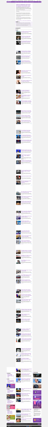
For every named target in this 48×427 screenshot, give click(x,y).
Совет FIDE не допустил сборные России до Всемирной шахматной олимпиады (26, 202)
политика (9, 389)
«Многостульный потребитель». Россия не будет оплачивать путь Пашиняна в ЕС (10, 401)
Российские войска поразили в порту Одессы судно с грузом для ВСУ (25, 56)
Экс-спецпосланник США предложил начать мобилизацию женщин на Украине (23, 23)
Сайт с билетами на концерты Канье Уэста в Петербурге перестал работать (26, 81)
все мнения (13, 382)
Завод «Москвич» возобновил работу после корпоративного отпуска (26, 329)
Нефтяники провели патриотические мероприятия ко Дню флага (25, 394)
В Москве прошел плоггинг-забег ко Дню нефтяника (26, 389)
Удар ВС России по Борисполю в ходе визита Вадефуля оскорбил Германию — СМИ (26, 399)
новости (17, 30)
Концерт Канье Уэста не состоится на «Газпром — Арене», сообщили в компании (26, 155)
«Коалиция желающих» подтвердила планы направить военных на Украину (26, 51)
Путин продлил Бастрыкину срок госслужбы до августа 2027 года (25, 91)
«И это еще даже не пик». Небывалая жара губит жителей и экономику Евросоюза (10, 391)
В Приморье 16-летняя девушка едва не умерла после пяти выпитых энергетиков (26, 161)
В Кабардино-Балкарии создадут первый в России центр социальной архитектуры (26, 310)
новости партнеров (18, 28)
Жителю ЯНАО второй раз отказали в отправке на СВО (25, 260)
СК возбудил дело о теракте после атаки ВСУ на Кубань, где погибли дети (26, 256)
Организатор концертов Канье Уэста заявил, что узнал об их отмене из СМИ (12, 397)
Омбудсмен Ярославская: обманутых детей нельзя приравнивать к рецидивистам (26, 181)
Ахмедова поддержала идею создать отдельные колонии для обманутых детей (12, 386)
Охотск (17, 7)
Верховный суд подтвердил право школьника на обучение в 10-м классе (26, 280)
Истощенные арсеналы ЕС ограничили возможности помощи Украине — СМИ (26, 354)
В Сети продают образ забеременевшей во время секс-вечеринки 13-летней (26, 211)
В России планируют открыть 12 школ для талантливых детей (26, 270)
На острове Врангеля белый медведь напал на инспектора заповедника (12, 407)
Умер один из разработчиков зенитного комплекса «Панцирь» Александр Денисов (26, 171)
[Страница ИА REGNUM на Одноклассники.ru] (29, 426)
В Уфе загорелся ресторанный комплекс (26, 176)
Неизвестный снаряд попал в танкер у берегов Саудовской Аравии (26, 414)
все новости (8, 377)
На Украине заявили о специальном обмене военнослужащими (25, 374)
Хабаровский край (20, 7)
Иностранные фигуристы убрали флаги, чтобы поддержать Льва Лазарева (26, 334)
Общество (11, 384)
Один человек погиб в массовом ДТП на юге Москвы (26, 76)
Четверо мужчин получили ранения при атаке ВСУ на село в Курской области (26, 349)
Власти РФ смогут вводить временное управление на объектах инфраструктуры (26, 295)
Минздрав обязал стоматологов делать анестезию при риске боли (26, 71)
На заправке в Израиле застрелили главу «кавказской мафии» (26, 216)
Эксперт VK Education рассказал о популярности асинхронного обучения (26, 61)
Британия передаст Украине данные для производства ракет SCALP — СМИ (26, 300)
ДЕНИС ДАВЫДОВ (8, 382)
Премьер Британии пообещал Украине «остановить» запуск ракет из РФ (10, 375)
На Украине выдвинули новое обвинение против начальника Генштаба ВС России (26, 339)
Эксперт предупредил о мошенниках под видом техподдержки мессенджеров (26, 101)
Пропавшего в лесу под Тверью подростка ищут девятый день (26, 419)
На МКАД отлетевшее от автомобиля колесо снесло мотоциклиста (25, 319)
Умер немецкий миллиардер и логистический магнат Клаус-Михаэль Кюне (26, 359)
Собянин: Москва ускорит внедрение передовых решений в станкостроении (26, 290)
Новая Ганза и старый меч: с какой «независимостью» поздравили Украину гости (10, 381)
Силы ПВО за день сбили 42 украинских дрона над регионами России (26, 32)
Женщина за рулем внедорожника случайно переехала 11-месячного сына (26, 241)
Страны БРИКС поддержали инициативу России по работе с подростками (26, 275)
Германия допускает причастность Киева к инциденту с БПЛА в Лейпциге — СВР (26, 409)
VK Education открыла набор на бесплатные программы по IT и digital (26, 221)
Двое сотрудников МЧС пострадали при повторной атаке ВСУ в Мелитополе (26, 41)
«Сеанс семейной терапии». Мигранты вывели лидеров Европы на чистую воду (10, 423)
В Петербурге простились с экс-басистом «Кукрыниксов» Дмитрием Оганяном (26, 251)
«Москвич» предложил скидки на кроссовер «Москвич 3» (25, 314)
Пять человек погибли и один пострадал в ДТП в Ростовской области (26, 192)
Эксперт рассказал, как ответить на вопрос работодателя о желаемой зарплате (12, 417)
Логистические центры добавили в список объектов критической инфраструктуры (26, 140)
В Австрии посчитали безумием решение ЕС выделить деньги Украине (26, 236)
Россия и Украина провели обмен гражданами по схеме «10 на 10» (25, 231)
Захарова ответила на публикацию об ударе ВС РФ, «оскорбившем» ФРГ (26, 379)
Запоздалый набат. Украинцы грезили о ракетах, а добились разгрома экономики (9, 412)
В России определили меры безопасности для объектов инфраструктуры (26, 369)
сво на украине (35, 400)
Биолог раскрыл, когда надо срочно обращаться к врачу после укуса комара (26, 111)
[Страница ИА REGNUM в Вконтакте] (28, 426)
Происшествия (12, 405)
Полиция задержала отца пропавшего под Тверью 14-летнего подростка (26, 197)
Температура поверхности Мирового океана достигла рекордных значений (26, 116)
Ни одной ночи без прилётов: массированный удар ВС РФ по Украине (37, 407)
